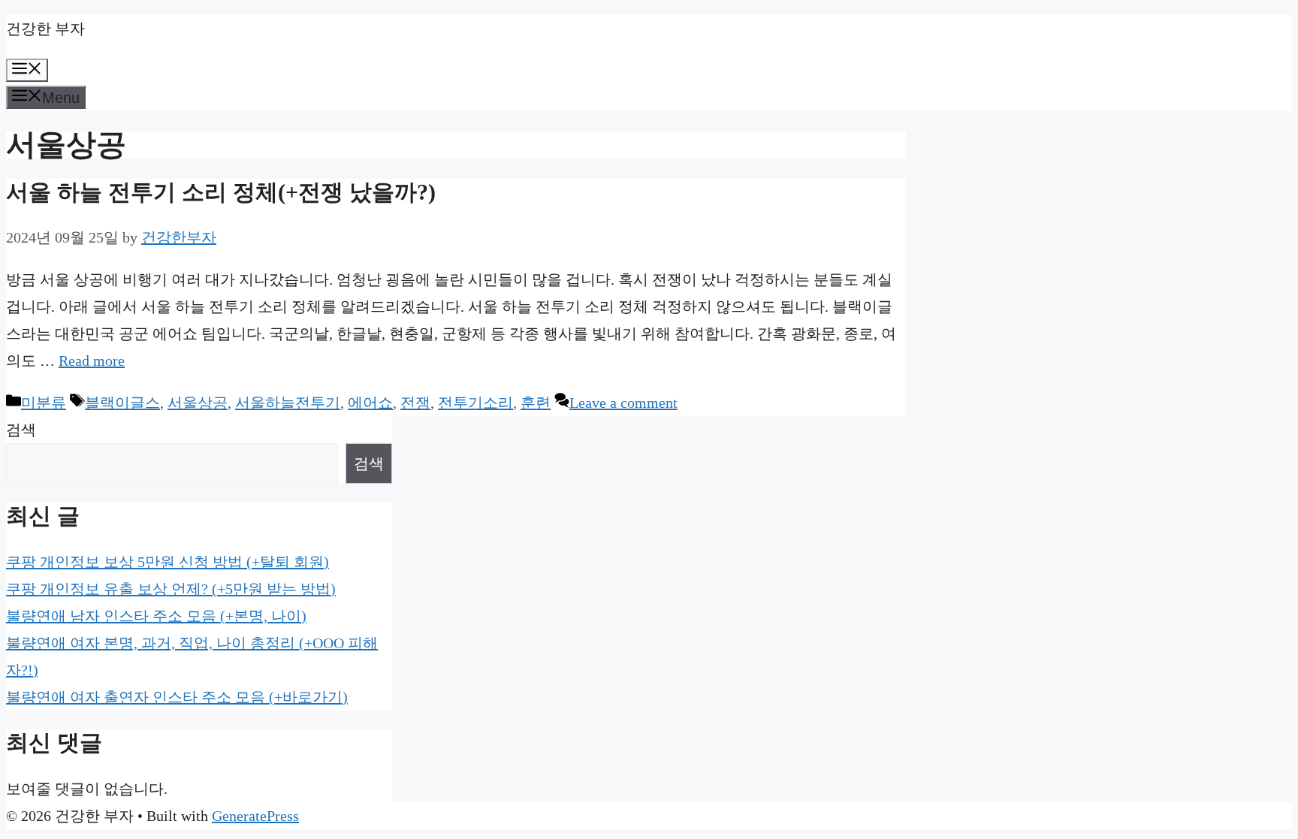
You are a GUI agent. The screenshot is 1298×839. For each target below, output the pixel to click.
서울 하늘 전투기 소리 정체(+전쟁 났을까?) (221, 192)
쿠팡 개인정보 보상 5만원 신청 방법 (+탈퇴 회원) (167, 562)
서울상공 (198, 402)
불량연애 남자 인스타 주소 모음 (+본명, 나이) (156, 616)
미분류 (43, 402)
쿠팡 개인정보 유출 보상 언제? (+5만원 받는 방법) (171, 589)
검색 (21, 429)
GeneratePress (255, 815)
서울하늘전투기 (287, 402)
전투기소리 (475, 402)
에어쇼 (370, 402)
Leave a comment (623, 402)
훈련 (536, 402)
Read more (92, 360)
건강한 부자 (45, 28)
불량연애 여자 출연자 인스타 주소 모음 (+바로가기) (177, 697)
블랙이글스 (122, 402)
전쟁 (415, 402)
